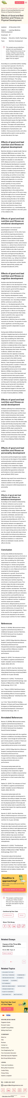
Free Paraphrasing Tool (7, 1050)
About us (3, 1037)
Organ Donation (7, 989)
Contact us (4, 1045)
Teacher (5, 980)
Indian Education (8, 977)
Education (12, 38)
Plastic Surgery (7, 991)
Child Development (7, 32)
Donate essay (5, 1048)
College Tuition (7, 972)
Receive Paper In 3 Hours (14, 890)
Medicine (17, 30)
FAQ (2, 1040)
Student (20, 977)
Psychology (23, 38)
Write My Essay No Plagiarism (9, 1055)
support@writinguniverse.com (13, 1085)
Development (19, 41)
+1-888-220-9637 (9, 1082)
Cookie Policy (5, 1070)
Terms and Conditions (7, 1065)
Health (17, 38)
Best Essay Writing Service (8, 1058)
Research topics (5, 1025)
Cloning (14, 980)
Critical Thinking (8, 975)
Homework (21, 975)
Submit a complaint (6, 1075)
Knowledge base (8, 1019)
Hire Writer (19, 2)
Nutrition (11, 41)
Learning (11, 30)
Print (22, 915)
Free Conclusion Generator (8, 1053)
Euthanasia (6, 983)
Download (8, 915)
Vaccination (6, 994)
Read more (7, 953)
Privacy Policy (5, 1073)
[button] (10, 961)
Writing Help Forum (6, 1030)
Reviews (3, 1042)
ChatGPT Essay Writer (7, 1027)
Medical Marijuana (8, 986)
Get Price (7, 1009)
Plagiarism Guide (5, 1022)
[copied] (23, 926)
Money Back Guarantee (7, 1068)
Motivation (18, 994)
